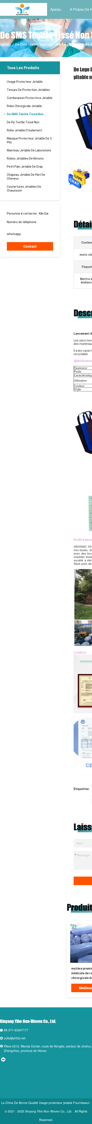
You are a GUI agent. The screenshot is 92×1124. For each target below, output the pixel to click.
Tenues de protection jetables (28, 89)
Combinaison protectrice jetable (29, 98)
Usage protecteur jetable (25, 81)
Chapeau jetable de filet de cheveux (26, 176)
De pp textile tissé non (23, 122)
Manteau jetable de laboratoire (29, 150)
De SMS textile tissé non (34, 44)
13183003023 (16, 226)
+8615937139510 (35, 234)
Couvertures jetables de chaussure (24, 188)
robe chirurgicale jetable (24, 106)
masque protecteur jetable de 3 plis (29, 140)
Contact (30, 246)
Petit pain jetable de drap (25, 166)
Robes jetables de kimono (25, 158)
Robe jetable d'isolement (24, 130)
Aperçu (55, 9)
